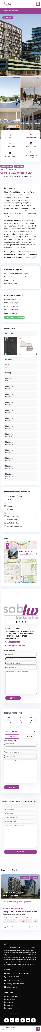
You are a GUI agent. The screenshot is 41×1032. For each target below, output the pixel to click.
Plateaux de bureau (6, 166)
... (25, 914)
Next (35, 720)
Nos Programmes (12, 996)
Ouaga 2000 (10, 156)
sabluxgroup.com (12, 987)
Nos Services (11, 999)
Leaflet (18, 582)
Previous (6, 720)
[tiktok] (12, 1020)
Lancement (10, 138)
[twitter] (17, 1020)
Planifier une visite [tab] (30, 801)
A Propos (10, 1002)
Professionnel (31, 146)
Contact (9, 1008)
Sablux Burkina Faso (13, 628)
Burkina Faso (31, 138)
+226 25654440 (14, 642)
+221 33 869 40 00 (13, 977)
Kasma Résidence (10, 895)
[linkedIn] (22, 1020)
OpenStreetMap (26, 582)
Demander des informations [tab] (10, 801)
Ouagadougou (10, 146)
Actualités (10, 1005)
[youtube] (28, 1020)
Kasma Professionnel (26, 551)
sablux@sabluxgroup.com (18, 645)
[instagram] (33, 1020)
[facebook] (6, 1020)
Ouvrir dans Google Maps (14, 317)
